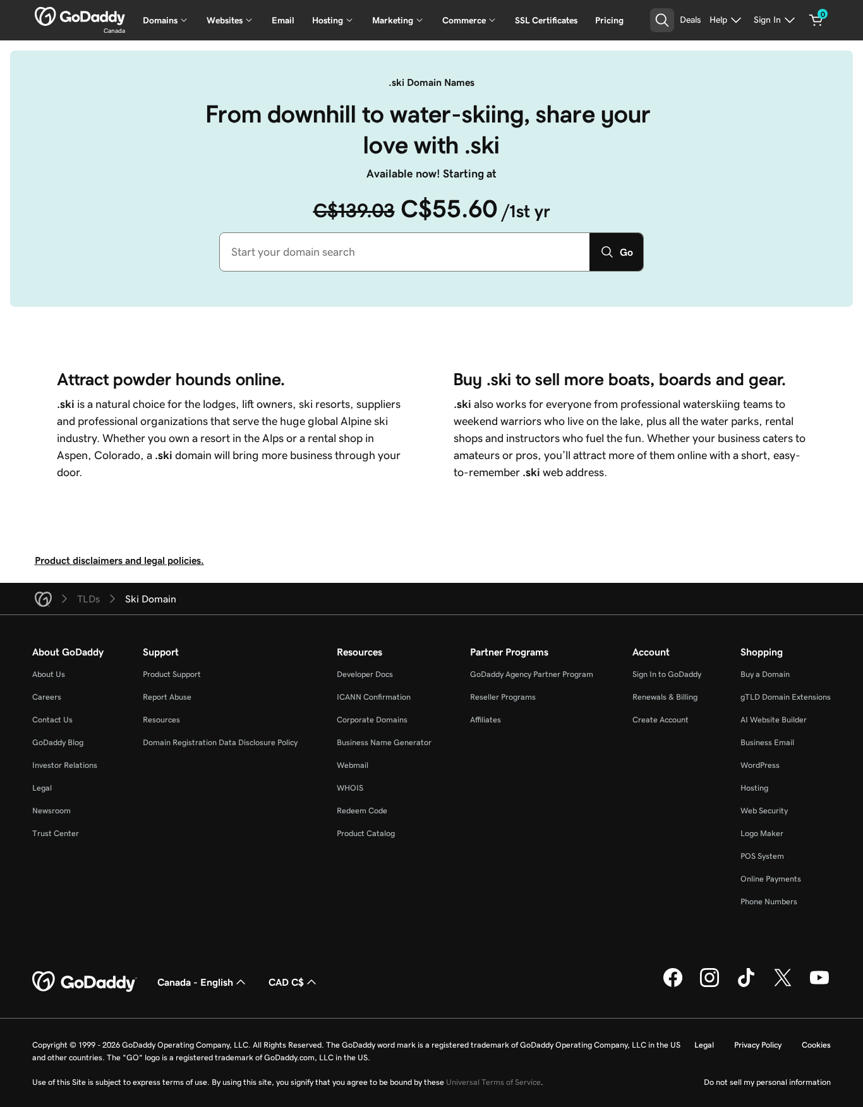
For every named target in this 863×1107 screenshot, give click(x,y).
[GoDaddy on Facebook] (672, 985)
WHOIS (350, 788)
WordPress (760, 765)
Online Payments (770, 879)
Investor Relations (64, 765)
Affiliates (485, 719)
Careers (46, 697)
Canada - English (195, 982)
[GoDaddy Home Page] (84, 982)
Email (283, 20)
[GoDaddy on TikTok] (746, 985)
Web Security (764, 810)
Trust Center (55, 833)
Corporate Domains (372, 719)
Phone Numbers (768, 901)
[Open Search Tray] (662, 20)
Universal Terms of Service (493, 1082)
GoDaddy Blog (57, 742)
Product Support (172, 674)
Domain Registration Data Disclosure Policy (220, 742)
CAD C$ (286, 982)
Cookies (816, 1045)
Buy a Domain (765, 674)
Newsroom (51, 810)
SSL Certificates (546, 20)
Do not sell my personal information (767, 1082)
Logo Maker (761, 833)
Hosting (754, 788)
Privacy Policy (758, 1045)
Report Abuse (167, 697)
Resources (161, 719)
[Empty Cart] (816, 20)
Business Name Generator (384, 742)
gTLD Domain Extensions (785, 697)
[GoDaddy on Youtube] (819, 985)
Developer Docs (365, 674)
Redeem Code (362, 810)
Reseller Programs (503, 697)
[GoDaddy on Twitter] (782, 985)
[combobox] (404, 252)
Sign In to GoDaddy (666, 674)
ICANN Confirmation (374, 697)
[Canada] (80, 16)
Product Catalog (366, 833)
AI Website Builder (773, 719)
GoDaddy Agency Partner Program (531, 674)
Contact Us (52, 719)
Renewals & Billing (664, 697)
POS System (762, 856)
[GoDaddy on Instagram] (709, 985)
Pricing (609, 20)
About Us (48, 674)
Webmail (352, 765)
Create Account (660, 719)
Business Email (767, 742)
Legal (42, 788)
